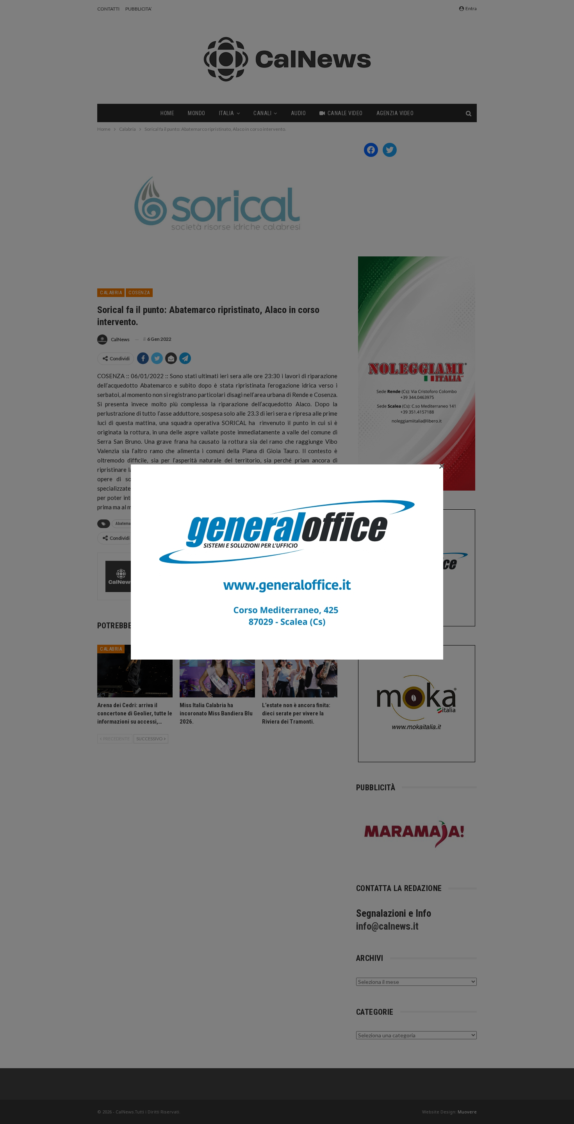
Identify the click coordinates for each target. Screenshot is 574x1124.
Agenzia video (395, 113)
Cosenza (139, 292)
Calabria (111, 292)
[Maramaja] (414, 834)
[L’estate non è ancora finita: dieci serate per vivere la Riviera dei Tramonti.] (299, 671)
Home (167, 113)
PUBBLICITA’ (138, 9)
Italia (226, 113)
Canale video (345, 113)
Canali (262, 113)
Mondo (196, 113)
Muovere (467, 1112)
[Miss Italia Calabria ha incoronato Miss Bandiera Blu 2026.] (217, 671)
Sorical (152, 523)
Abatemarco (126, 523)
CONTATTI (108, 9)
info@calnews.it (387, 926)
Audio (298, 113)
